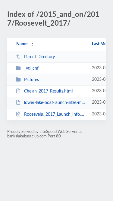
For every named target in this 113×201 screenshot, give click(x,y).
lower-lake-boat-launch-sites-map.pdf (55, 103)
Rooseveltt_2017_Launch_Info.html (55, 114)
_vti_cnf (31, 68)
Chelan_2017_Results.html (48, 91)
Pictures (31, 80)
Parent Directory (39, 57)
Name (21, 44)
